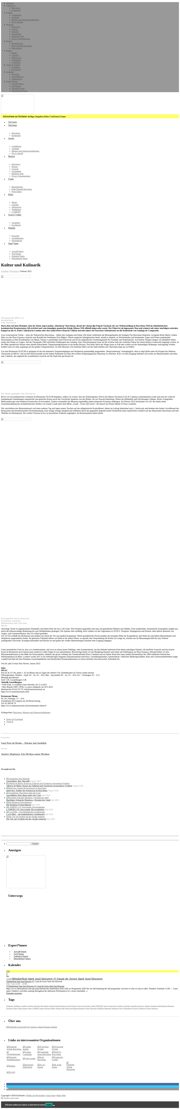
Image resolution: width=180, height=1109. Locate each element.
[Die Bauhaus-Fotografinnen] (19, 802)
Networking (17, 48)
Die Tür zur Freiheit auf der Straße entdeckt (26, 819)
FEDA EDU (99, 1006)
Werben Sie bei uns (21, 1032)
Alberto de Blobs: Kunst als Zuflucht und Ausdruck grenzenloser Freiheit (39, 786)
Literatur (15, 55)
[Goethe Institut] (30, 1049)
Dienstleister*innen (20, 91)
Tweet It (9, 722)
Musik (14, 53)
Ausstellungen (17, 77)
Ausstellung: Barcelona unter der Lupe (23, 795)
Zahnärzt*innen (18, 88)
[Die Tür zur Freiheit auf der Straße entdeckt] (25, 817)
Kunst (30, 1008)
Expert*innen (12, 81)
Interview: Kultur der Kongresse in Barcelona (26, 790)
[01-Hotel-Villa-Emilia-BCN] (26, 887)
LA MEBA (35, 1008)
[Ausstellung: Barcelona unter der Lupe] (23, 793)
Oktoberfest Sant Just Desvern (18, 981)
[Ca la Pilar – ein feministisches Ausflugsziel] (25, 812)
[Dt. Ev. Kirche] (44, 1067)
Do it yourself (17, 22)
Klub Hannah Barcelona (22, 46)
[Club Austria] (29, 1058)
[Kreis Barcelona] (44, 1060)
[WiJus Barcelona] (71, 1069)
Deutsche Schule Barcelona (57, 1006)
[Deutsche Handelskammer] (14, 1060)
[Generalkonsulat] (14, 1054)
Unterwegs (10, 5)
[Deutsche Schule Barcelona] (14, 1049)
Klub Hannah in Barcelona (166, 1006)
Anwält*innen (17, 84)
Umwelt (15, 32)
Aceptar (49, 1104)
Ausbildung (16, 15)
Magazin (10, 24)
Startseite (10, 3)
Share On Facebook (14, 719)
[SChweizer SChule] (44, 1049)
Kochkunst (16, 69)
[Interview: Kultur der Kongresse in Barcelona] (26, 788)
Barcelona (16, 8)
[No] (54, 1105)
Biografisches (17, 43)
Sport (121, 1008)
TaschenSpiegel (127, 1008)
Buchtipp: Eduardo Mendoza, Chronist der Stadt (28, 800)
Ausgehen (16, 67)
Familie (9, 13)
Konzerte (15, 74)
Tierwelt (135, 1008)
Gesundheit (16, 34)
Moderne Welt (17, 36)
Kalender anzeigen (14, 993)
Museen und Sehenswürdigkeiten (25, 20)
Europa (15, 29)
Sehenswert (16, 58)
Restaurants (107, 1008)
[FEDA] (59, 1049)
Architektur (9, 1006)
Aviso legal (50, 1095)
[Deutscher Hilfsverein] (30, 1067)
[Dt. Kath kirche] (59, 1067)
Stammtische (17, 79)
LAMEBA (16, 62)
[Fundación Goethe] (59, 1060)
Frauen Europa (113, 1006)
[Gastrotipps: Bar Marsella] (18, 779)
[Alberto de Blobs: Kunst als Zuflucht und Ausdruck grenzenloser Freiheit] (37, 783)
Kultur (9, 51)
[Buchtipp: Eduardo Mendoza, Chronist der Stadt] (27, 798)
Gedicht (120, 1006)
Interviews (16, 27)
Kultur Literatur (23, 1008)
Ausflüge (15, 17)
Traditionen (16, 60)
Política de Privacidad (35, 1095)
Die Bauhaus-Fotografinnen (18, 805)
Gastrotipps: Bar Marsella (18, 781)
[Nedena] (11, 1066)
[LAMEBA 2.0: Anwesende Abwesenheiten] (25, 807)
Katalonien (16, 10)
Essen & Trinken (13, 65)
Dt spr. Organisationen (21, 39)
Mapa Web (61, 1095)
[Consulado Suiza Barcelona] (44, 1054)
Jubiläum (147, 1006)
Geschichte (126, 1006)
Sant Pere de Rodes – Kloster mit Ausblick (24, 743)
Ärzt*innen (16, 86)
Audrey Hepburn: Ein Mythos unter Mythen (25, 754)
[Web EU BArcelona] (59, 1054)
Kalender (10, 72)
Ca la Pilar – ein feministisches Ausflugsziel (25, 814)
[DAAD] (11, 1072)
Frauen (9, 41)
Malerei (53, 1008)
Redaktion (101, 1008)
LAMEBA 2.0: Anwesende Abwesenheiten (25, 809)
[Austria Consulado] (30, 1054)
